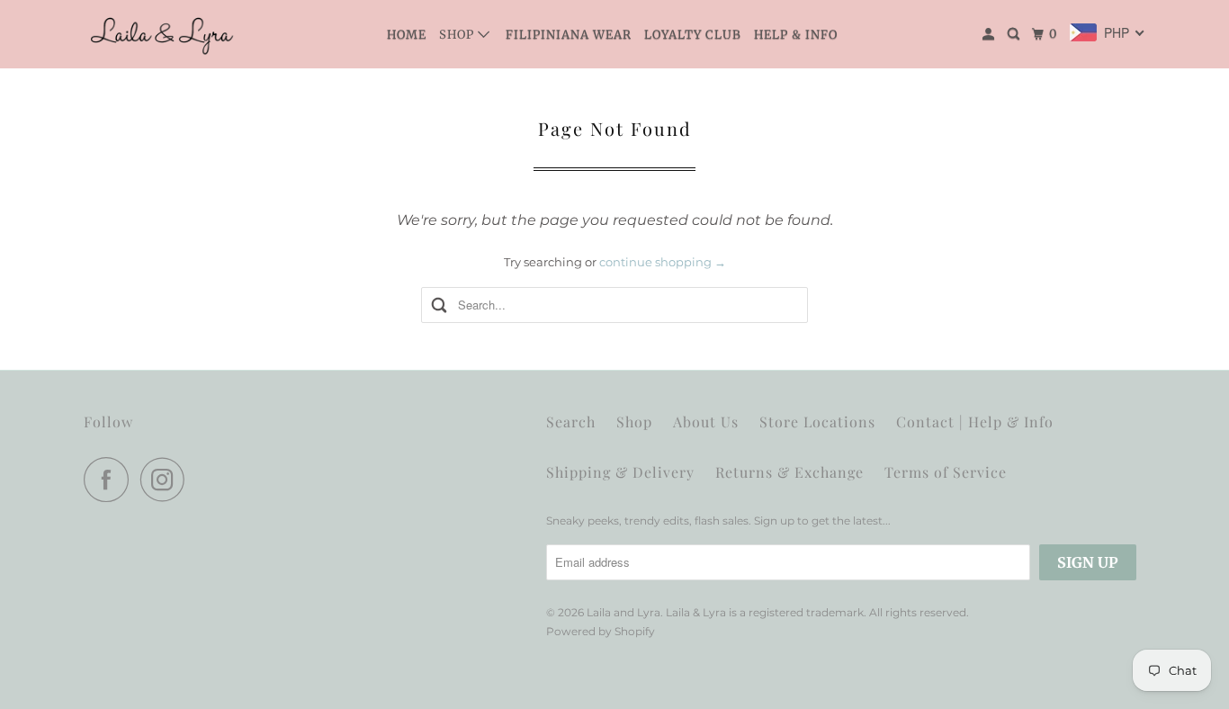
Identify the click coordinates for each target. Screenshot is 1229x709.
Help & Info (796, 34)
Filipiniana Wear (569, 34)
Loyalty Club (692, 34)
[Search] (1015, 34)
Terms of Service (945, 471)
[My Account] (990, 34)
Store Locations (817, 421)
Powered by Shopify (600, 631)
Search (571, 421)
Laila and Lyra (623, 612)
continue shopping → (662, 262)
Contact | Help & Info (975, 421)
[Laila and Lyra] (165, 34)
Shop (458, 34)
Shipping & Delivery (620, 471)
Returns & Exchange (789, 471)
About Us (706, 421)
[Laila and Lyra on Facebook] (111, 479)
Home (406, 34)
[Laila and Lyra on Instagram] (167, 479)
